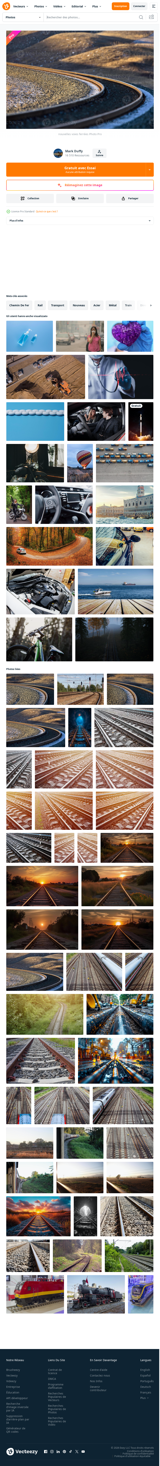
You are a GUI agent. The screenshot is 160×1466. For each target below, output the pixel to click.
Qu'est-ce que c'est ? (47, 211)
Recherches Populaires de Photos (56, 1407)
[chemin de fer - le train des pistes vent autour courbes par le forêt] (77, 1253)
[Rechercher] (141, 17)
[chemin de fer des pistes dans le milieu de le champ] (38, 1214)
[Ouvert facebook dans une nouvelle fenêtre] (45, 1449)
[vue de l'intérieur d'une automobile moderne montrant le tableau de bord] (64, 503)
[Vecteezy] (6, 6)
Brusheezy (13, 1368)
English (142, 1368)
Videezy (11, 1379)
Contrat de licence (54, 1369)
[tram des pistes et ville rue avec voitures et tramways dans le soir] (115, 1059)
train (128, 303)
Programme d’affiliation (54, 1384)
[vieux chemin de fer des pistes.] (129, 1253)
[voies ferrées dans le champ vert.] (44, 1012)
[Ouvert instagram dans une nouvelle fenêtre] (51, 1449)
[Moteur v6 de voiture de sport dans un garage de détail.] (40, 589)
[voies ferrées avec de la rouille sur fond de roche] (40, 1059)
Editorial (77, 6)
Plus (95, 6)
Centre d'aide (96, 1368)
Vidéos (57, 6)
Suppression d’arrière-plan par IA (15, 1417)
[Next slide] (144, 303)
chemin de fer (19, 303)
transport (57, 303)
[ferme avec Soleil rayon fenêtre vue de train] (79, 1175)
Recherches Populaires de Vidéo (56, 1419)
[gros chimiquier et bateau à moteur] (115, 589)
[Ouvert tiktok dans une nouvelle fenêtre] (70, 1449)
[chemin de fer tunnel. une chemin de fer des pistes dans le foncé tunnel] (79, 725)
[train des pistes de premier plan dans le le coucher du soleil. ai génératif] (42, 884)
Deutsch (142, 1385)
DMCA (51, 1377)
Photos (39, 6)
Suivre (99, 155)
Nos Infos (94, 1379)
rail (40, 303)
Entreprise (13, 1385)
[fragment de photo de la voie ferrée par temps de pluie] (123, 725)
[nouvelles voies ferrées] (30, 687)
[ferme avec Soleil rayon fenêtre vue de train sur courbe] (29, 1141)
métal (112, 303)
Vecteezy (12, 1373)
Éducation (12, 1390)
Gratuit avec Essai (80, 170)
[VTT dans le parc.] (39, 637)
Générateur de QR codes (15, 1427)
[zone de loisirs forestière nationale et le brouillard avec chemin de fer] (114, 637)
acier (96, 303)
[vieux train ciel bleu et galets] (35, 1292)
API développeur (17, 1396)
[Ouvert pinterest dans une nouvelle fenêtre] (64, 1449)
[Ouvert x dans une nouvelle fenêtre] (76, 1449)
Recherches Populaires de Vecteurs (56, 1395)
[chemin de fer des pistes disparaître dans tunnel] (85, 1214)
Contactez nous (98, 1373)
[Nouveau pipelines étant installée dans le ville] (119, 1012)
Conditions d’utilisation (137, 1449)
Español (142, 1373)
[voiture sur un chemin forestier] (49, 544)
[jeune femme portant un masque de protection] (80, 334)
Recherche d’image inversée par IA (16, 1405)
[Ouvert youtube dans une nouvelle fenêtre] (83, 1449)
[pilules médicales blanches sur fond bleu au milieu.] (35, 419)
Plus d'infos (16, 218)
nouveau (79, 303)
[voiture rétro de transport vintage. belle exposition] (124, 544)
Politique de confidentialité (135, 1451)
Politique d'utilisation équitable (129, 1454)
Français (142, 1390)
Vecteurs (19, 6)
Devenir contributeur (96, 1386)
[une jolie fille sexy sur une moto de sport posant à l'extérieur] (19, 503)
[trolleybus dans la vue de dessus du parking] (124, 461)
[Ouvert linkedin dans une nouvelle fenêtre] (58, 1449)
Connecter (139, 6)
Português (144, 1379)
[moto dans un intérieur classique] (35, 461)
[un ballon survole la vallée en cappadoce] (80, 461)
